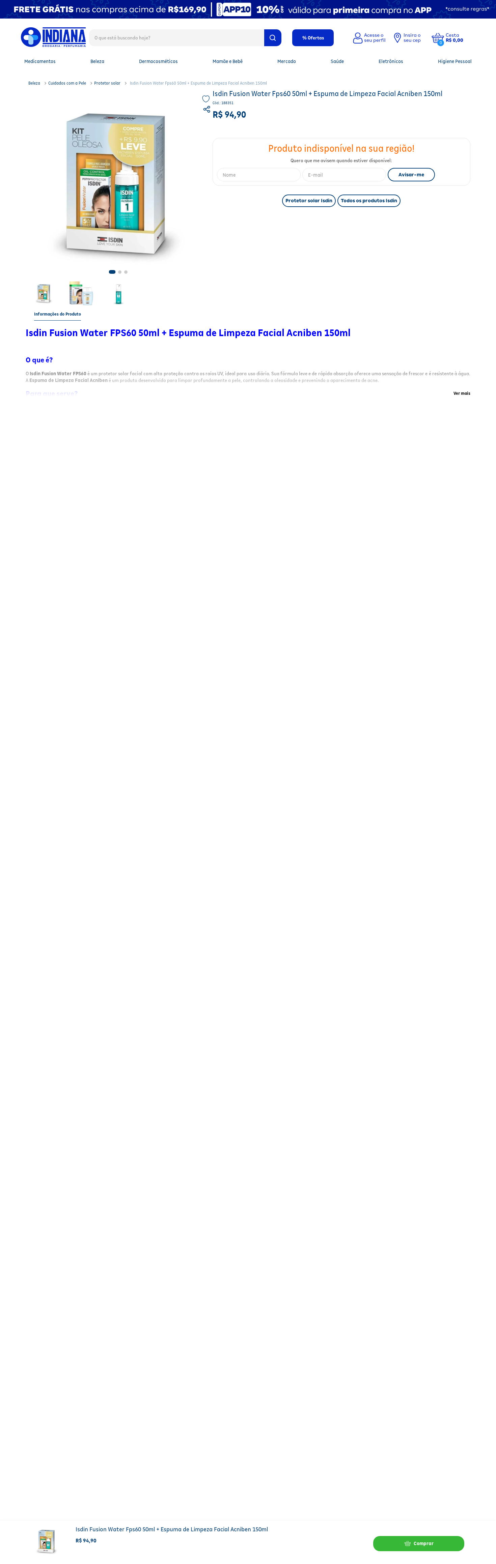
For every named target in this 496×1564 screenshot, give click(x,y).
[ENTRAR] (368, 37)
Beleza (34, 83)
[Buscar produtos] (272, 37)
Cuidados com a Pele (67, 83)
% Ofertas (313, 37)
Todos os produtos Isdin (369, 200)
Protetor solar (107, 83)
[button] (459, 38)
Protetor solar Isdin (308, 200)
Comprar (424, 1543)
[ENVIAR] (411, 174)
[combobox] (185, 37)
